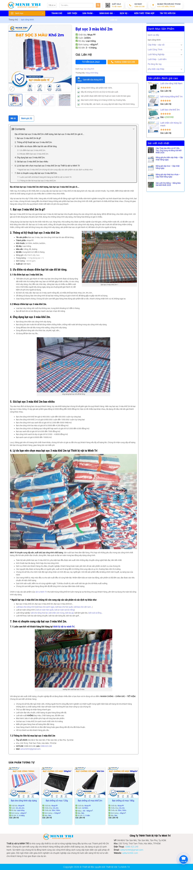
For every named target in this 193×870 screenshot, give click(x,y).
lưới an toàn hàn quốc (45, 610)
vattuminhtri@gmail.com (30, 749)
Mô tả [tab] (13, 118)
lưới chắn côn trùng (56, 613)
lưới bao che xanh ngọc (45, 607)
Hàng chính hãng (92, 73)
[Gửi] (98, 5)
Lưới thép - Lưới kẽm (157, 59)
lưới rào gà (69, 613)
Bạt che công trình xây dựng (24, 800)
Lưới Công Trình (155, 49)
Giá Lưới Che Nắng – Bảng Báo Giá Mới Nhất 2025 (168, 184)
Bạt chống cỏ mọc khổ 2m (90, 800)
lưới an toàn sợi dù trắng (64, 610)
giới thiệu (72, 13)
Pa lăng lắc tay (155, 64)
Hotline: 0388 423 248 (124, 62)
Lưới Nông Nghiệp (156, 54)
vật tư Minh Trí (41, 592)
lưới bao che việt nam (82, 607)
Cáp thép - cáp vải (156, 44)
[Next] (67, 58)
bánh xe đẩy (153, 35)
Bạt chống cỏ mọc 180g (123, 800)
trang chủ (56, 13)
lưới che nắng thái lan (39, 613)
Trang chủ (13, 19)
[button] (12, 88)
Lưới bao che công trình (25, 607)
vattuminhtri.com (130, 853)
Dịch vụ (123, 13)
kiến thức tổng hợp (144, 13)
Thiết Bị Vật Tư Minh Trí (118, 867)
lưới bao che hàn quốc (64, 607)
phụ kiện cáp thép (156, 69)
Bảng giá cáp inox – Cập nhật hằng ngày (168, 167)
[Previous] (13, 58)
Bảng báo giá (106, 13)
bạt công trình (27, 19)
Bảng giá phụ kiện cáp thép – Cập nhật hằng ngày (169, 158)
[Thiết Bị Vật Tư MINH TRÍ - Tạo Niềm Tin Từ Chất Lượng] (24, 5)
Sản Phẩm (87, 13)
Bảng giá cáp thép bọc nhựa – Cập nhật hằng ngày (168, 175)
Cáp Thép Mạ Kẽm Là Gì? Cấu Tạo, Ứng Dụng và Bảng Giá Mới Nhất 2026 (168, 150)
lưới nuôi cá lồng (94, 613)
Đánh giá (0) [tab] (26, 118)
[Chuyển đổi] (181, 44)
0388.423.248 (46, 746)
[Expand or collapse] (133, 129)
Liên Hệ (113, 20)
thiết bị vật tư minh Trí (63, 626)
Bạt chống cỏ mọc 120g (57, 800)
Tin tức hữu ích (168, 13)
